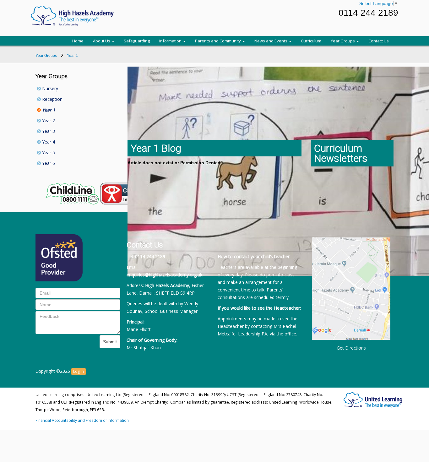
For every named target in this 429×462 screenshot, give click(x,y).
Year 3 (48, 131)
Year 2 (48, 120)
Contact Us (378, 41)
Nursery (49, 88)
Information (170, 41)
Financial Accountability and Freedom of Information (82, 420)
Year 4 (48, 142)
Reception (51, 99)
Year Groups (343, 41)
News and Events (271, 41)
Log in (78, 371)
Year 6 (48, 163)
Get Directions (351, 348)
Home (78, 41)
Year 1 (48, 110)
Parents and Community (218, 41)
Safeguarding (137, 41)
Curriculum (311, 41)
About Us (102, 41)
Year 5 (48, 152)
